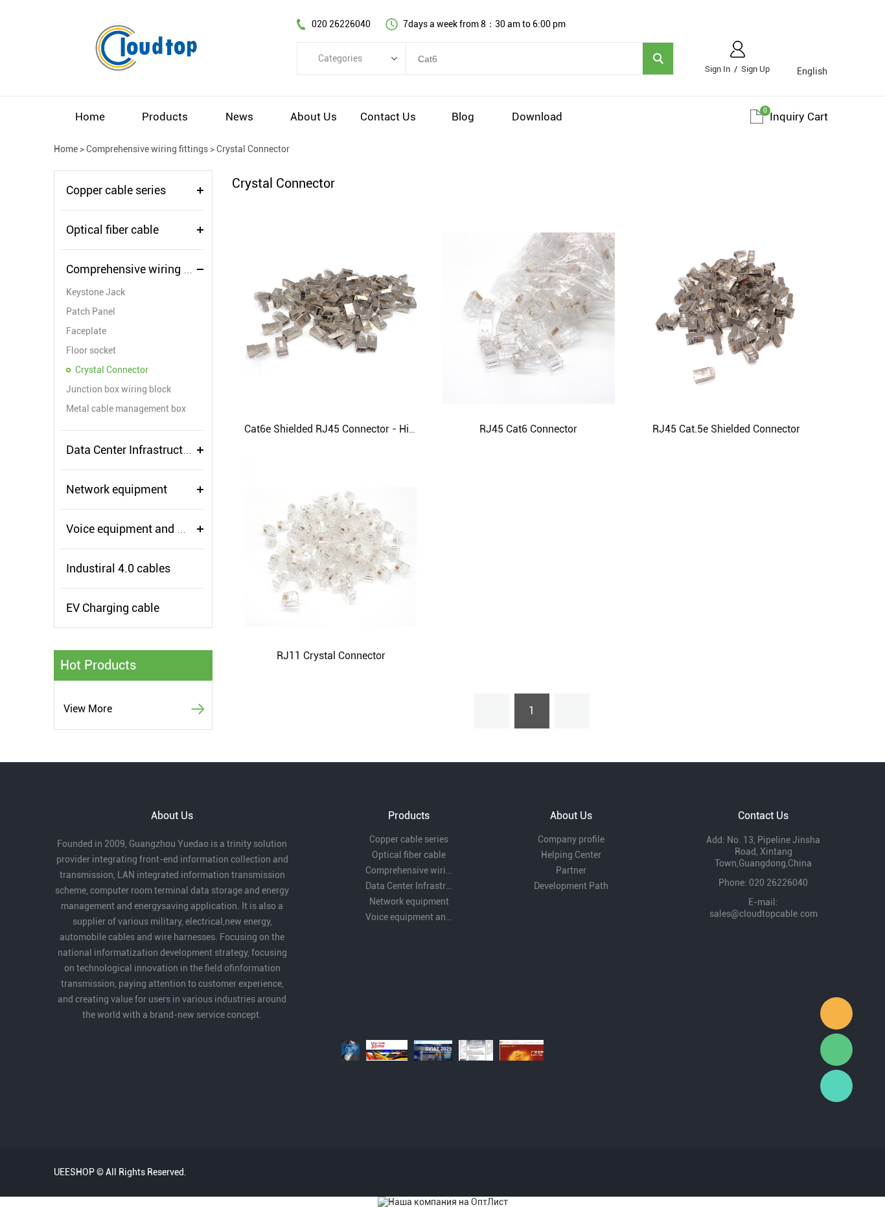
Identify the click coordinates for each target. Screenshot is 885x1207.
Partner (571, 870)
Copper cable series (116, 190)
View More (87, 709)
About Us (313, 116)
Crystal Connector (253, 149)
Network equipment (116, 489)
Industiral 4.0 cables (118, 568)
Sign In (717, 69)
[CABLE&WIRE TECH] (387, 1050)
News (239, 116)
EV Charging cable (112, 608)
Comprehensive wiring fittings (147, 149)
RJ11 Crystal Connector (331, 655)
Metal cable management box (126, 408)
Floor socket (91, 350)
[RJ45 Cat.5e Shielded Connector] (726, 317)
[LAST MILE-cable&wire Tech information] (475, 1050)
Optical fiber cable (112, 229)
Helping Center (571, 855)
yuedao (836, 1086)
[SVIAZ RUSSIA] (433, 1050)
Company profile (571, 839)
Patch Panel (90, 311)
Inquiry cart (799, 116)
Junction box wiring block (118, 389)
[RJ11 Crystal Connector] (331, 544)
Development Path (571, 886)
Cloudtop (836, 1013)
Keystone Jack (95, 292)
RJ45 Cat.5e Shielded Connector (726, 429)
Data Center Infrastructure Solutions (158, 450)
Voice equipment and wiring (137, 529)
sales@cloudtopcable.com (763, 913)
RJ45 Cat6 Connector (528, 429)
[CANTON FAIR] (522, 1050)
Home (90, 116)
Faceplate (86, 331)
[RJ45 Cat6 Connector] (528, 317)
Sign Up (755, 69)
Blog (463, 116)
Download (537, 116)
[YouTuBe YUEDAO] (350, 1050)
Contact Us (388, 116)
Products (165, 116)
